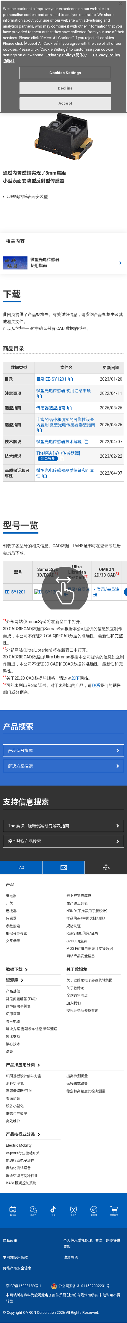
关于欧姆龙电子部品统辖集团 (89, 980)
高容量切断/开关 (19, 1091)
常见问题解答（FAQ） (21, 999)
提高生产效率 (16, 1114)
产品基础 (13, 991)
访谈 (9, 1051)
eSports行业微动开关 (23, 1153)
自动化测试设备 (18, 1168)
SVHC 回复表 (76, 941)
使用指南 (13, 1014)
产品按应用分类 (20, 1064)
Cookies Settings (65, 73)
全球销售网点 (77, 995)
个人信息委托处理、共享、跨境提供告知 (92, 1244)
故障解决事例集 (18, 1006)
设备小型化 (15, 1106)
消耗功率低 (15, 1083)
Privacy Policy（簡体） (65, 55)
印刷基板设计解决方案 (23, 1076)
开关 (9, 903)
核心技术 (13, 1044)
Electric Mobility (19, 1145)
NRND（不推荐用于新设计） (87, 911)
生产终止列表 (77, 903)
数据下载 (14, 969)
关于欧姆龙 (75, 988)
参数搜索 (13, 926)
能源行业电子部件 (20, 1160)
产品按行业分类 (20, 1134)
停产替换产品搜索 (24, 841)
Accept (65, 103)
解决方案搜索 (20, 766)
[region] (63, 56)
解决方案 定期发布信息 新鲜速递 (31, 1029)
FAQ (21, 867)
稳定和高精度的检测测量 (85, 1091)
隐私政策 (10, 1241)
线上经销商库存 (78, 896)
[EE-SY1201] (47, 592)
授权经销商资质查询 (82, 1010)
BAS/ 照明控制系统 (21, 1183)
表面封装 (13, 1099)
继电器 (11, 896)
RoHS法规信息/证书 (82, 933)
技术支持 (13, 1037)
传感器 (11, 918)
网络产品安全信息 (80, 956)
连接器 (11, 911)
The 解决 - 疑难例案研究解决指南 (38, 826)
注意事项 (71, 1257)
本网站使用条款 (15, 1257)
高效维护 (13, 1121)
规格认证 (73, 926)
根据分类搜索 (16, 933)
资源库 (12, 980)
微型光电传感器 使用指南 (44, 262)
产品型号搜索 (20, 750)
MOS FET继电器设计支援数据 (89, 949)
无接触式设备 (77, 1083)
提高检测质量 (77, 1076)
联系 (96, 685)
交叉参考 (13, 941)
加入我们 (73, 1003)
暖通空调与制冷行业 (22, 1176)
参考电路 (13, 1021)
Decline (65, 88)
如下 (75, 678)
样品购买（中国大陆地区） (85, 918)
